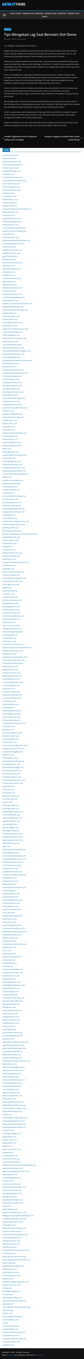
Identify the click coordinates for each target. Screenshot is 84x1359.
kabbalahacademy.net (12, 483)
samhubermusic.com (11, 1342)
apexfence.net (8, 1345)
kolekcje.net (7, 546)
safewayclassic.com (10, 224)
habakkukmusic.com (11, 1023)
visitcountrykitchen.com (12, 818)
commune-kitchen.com (12, 698)
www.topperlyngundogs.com (14, 1048)
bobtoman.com (9, 275)
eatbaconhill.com (10, 206)
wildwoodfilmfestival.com (13, 307)
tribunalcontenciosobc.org (13, 660)
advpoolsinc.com (10, 922)
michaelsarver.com (10, 499)
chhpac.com (8, 1313)
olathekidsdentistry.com (13, 464)
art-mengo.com (9, 792)
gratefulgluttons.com (11, 606)
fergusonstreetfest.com (12, 1237)
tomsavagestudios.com (12, 531)
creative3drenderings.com (13, 998)
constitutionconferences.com (15, 944)
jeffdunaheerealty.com (12, 1054)
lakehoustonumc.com (11, 1020)
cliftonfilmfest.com (10, 395)
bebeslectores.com (10, 341)
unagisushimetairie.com (12, 250)
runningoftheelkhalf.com (13, 1051)
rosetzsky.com (8, 726)
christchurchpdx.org (11, 691)
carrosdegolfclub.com (12, 357)
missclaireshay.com (11, 155)
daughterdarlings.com (12, 171)
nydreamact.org (9, 247)
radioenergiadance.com (12, 288)
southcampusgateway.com (14, 297)
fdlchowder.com (9, 1099)
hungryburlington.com (12, 777)
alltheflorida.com (10, 1247)
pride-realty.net (9, 1263)
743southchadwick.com (12, 376)
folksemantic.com (10, 423)
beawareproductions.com (13, 748)
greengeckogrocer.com (12, 502)
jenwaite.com (8, 1278)
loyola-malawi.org (10, 591)
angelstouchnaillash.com (13, 480)
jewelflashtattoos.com (12, 253)
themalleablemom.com (12, 770)
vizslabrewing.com (10, 436)
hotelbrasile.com (9, 313)
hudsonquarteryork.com (13, 1203)
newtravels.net (9, 215)
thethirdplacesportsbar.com (14, 1187)
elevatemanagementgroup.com (16, 1282)
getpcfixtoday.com (10, 256)
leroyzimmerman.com (12, 1285)
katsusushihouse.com (12, 717)
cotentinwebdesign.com (12, 332)
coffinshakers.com (10, 758)
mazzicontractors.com (12, 1184)
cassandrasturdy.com (11, 613)
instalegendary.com (11, 237)
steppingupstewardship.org (14, 1127)
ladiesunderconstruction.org (14, 338)
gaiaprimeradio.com (11, 796)
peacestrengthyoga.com (13, 1058)
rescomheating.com (11, 1326)
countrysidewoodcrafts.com (14, 228)
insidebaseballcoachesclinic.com (16, 1250)
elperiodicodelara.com (12, 161)
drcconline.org (9, 912)
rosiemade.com (9, 458)
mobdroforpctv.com (11, 609)
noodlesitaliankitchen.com (13, 243)
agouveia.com (8, 1304)
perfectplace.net (9, 559)
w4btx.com (7, 477)
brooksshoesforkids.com (13, 969)
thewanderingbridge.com (13, 767)
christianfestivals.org (11, 815)
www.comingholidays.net (13, 632)
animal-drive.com (10, 963)
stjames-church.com (11, 736)
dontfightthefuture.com (12, 385)
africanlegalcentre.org (12, 714)
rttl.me (5, 1323)
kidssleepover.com (10, 212)
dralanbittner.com (10, 439)
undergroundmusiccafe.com (14, 1338)
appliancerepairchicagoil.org (14, 231)
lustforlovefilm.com (10, 704)
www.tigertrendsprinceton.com (15, 1042)
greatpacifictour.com (11, 893)
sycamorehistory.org (11, 1158)
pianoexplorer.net (10, 1174)
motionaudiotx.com (11, 1319)
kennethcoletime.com (11, 774)
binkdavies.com (9, 688)
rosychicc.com (8, 594)
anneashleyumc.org (11, 1077)
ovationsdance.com (11, 540)
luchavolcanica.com (11, 881)
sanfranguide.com (10, 635)
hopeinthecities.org (11, 603)
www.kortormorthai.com (13, 1070)
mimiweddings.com (11, 1329)
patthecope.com (9, 947)
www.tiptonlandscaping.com (14, 1124)
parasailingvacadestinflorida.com (16, 1260)
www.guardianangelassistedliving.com (18, 1215)
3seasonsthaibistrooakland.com (16, 562)
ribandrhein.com (9, 543)
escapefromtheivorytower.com (15, 373)
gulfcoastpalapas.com (12, 982)
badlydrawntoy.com (11, 1016)
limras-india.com (9, 158)
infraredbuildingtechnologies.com (17, 351)
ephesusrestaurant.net (12, 1190)
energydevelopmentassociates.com (17, 360)
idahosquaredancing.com (13, 417)
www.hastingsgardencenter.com (16, 1171)
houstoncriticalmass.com (13, 644)
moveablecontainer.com (13, 322)
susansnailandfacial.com (13, 1035)
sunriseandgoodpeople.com (14, 856)
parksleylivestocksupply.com (14, 578)
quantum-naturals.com (12, 1231)
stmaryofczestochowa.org (13, 761)
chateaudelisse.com (11, 300)
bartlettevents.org (10, 319)
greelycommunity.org (11, 720)
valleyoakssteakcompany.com (15, 931)
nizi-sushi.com (8, 789)
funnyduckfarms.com (11, 1275)
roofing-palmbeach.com (12, 382)
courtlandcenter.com (11, 903)
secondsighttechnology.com (14, 496)
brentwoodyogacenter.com (14, 1121)
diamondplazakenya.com (13, 1222)
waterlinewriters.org (11, 988)
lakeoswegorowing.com (12, 1297)
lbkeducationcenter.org (12, 553)
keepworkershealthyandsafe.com (16, 240)
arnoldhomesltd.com (11, 389)
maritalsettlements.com (12, 833)
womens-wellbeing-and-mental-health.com (20, 534)
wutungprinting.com (11, 830)
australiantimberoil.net (12, 344)
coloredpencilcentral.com (13, 392)
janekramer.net (9, 786)
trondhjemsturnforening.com (15, 1218)
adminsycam (22, 39)
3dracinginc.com (9, 641)
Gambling (7, 29)
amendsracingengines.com (14, 1067)
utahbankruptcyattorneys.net (15, 408)
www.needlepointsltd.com (13, 1102)
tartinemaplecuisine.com (13, 783)
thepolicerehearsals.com (13, 650)
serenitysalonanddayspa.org (14, 180)
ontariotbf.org (8, 234)
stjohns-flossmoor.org (12, 865)
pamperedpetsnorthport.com (15, 455)
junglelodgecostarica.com (13, 811)
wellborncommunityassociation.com (18, 303)
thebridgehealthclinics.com (14, 985)
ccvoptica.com (8, 1130)
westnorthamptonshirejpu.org (15, 310)
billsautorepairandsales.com (14, 1228)
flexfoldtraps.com (10, 1064)
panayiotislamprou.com (12, 294)
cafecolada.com (9, 622)
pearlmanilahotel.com (12, 269)
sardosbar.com (9, 426)
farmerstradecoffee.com (13, 1001)
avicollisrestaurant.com (12, 909)
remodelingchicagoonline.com (15, 1118)
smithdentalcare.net (11, 1335)
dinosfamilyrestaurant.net (13, 348)
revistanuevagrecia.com (12, 733)
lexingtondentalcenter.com (14, 512)
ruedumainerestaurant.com (14, 723)
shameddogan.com (10, 991)
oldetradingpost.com (11, 335)
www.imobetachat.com (12, 1010)
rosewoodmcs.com (10, 1155)
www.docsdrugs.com (11, 1092)
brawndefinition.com (11, 679)
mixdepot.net (8, 1152)
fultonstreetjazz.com (11, 316)
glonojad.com (8, 729)
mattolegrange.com (11, 808)
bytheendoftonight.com (12, 600)
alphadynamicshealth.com (13, 1266)
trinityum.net (8, 1181)
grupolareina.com (10, 325)
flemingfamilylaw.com (11, 1291)
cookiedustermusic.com (12, 871)
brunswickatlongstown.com (14, 780)
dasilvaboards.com (10, 666)
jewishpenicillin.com (11, 527)
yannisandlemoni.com (12, 442)
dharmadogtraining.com (13, 1316)
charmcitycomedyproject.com (15, 745)
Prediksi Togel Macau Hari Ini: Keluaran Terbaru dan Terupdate (20, 138)
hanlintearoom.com (11, 1272)
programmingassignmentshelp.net (17, 209)
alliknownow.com (10, 654)
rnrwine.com (8, 1294)
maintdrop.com (9, 272)
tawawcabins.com (10, 420)
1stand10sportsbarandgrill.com (16, 474)
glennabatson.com (10, 669)
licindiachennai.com (11, 168)
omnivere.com (8, 193)
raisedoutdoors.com (11, 401)
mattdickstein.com (10, 1013)
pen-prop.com (8, 1039)
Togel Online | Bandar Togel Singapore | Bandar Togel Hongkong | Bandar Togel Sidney (45, 15)
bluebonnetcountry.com (13, 262)
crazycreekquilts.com (11, 685)
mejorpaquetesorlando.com (14, 471)
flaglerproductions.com (12, 676)
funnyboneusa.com (10, 868)
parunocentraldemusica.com (14, 1212)
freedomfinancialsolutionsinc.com (17, 1061)
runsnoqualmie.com (11, 1089)
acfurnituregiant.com (11, 187)
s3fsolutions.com (10, 366)
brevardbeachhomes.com (13, 370)
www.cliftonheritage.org (12, 1111)
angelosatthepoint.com (12, 925)
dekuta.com (7, 1146)
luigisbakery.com (9, 1136)
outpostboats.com (10, 597)
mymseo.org (8, 1310)
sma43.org (7, 1114)
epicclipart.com (9, 266)
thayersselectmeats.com (13, 972)
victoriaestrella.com (11, 897)
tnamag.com (8, 966)
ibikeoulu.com (8, 755)
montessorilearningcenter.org (15, 1234)
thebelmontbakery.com (12, 221)
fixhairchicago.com (10, 938)
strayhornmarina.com (12, 673)
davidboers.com (9, 1007)
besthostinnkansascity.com (14, 1332)
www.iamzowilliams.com (13, 1168)
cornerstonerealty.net (12, 1162)
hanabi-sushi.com (10, 1140)
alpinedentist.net (10, 284)
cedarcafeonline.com (11, 183)
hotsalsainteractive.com (12, 177)
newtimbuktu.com (10, 199)
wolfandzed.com (9, 1143)
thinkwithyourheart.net (12, 404)
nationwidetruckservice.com (14, 887)
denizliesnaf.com (9, 941)
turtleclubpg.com (10, 890)
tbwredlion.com (9, 1225)
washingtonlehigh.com (12, 1133)
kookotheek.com (9, 291)
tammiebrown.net (10, 799)
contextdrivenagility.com (13, 752)
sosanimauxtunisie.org (12, 278)
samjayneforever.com (11, 1241)
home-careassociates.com (13, 572)
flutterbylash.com (10, 1269)
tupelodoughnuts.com (12, 461)
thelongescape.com (11, 805)
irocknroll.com (8, 411)
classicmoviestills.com (12, 619)
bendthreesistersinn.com (13, 862)
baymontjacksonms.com (13, 840)
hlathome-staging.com (12, 505)
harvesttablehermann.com (14, 354)
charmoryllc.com (9, 638)
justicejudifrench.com (11, 764)
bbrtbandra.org (9, 259)
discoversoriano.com (11, 625)
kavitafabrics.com (10, 878)
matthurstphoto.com (11, 1244)
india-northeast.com (11, 379)
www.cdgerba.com (10, 1209)
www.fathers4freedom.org (13, 1045)
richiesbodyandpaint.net (13, 164)
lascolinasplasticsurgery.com (14, 1108)
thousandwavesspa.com (13, 900)
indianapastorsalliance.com (14, 928)
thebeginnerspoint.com (12, 628)
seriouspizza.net (9, 953)
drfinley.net (7, 1288)
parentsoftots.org (10, 994)
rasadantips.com (9, 196)
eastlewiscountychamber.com (15, 657)
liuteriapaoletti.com (11, 852)
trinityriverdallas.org (11, 556)
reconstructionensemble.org (14, 875)
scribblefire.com (9, 565)
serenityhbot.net (9, 1029)
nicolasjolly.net (9, 707)
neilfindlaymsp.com (11, 906)
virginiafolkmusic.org (11, 537)
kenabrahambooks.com (12, 695)
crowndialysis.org (10, 518)
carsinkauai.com (9, 1253)
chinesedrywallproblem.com (14, 859)
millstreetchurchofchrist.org (14, 1256)
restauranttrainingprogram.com (16, 521)
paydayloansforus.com (12, 218)
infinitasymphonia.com (12, 710)
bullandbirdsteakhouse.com (14, 1105)
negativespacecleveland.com (14, 849)
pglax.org (6, 846)
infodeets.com (8, 174)
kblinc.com (7, 449)
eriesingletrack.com (11, 452)
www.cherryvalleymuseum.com (15, 329)
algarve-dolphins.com (11, 821)
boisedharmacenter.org (12, 581)
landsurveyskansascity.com (14, 1080)
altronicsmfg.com (10, 202)
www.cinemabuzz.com (12, 1149)
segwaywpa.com (9, 979)
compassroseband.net (12, 957)
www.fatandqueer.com (12, 1073)
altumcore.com (9, 960)
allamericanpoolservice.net (14, 524)
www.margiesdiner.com (12, 1095)
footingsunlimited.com (12, 1086)
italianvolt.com (9, 430)
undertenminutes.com (12, 190)
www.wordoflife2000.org (12, 414)
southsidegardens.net (12, 1177)
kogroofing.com (9, 281)
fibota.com (7, 1206)
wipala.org (7, 587)
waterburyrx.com (10, 919)
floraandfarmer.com (11, 363)
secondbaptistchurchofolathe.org (16, 1307)
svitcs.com (7, 950)
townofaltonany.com (11, 843)
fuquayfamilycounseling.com (14, 1300)
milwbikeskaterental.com (13, 837)
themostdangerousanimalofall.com (17, 647)
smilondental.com (10, 486)
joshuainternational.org (12, 1032)
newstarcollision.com (11, 490)
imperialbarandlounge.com (14, 398)
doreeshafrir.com (10, 742)
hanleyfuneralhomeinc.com (14, 467)
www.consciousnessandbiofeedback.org (19, 1165)
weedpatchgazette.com (12, 445)
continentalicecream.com (13, 682)
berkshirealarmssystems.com (15, 433)
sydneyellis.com (9, 515)
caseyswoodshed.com (12, 935)
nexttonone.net (9, 1026)
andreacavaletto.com (11, 575)
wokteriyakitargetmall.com (13, 508)
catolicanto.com (9, 550)
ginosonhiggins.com (11, 827)
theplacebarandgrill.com (13, 916)
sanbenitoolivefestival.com (13, 616)
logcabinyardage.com (11, 1004)
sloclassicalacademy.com (13, 663)
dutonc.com (7, 802)
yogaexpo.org (8, 568)
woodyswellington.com (12, 1193)
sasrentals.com (9, 493)
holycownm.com (9, 884)
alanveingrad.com (10, 824)
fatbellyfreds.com (10, 1196)
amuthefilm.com (9, 701)
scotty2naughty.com (11, 739)
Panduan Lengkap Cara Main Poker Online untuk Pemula (62, 138)
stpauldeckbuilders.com (12, 1083)
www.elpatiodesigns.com (13, 1200)
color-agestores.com (11, 584)
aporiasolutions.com (11, 975)
